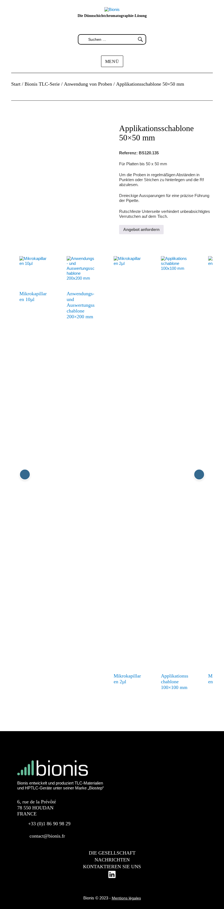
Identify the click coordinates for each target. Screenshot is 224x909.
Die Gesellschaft (112, 853)
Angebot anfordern (141, 229)
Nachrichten (112, 859)
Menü (112, 61)
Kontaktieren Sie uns (112, 866)
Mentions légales (126, 898)
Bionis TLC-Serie (42, 84)
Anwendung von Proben (88, 84)
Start (15, 84)
